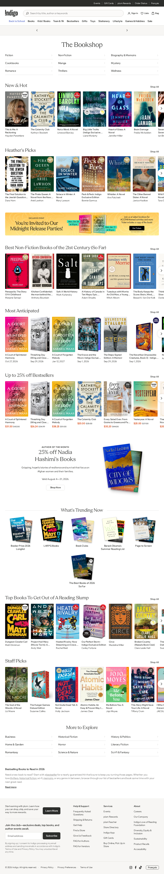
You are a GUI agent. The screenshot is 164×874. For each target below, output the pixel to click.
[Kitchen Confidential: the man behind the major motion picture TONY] (42, 271)
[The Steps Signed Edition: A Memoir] (115, 334)
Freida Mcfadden (142, 132)
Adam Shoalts (89, 297)
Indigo (15, 867)
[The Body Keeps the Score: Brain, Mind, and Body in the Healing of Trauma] (144, 271)
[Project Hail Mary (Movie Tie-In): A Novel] (42, 621)
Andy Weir (36, 648)
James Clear (86, 711)
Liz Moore (10, 711)
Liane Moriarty (90, 135)
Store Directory (111, 827)
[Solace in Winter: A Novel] (68, 174)
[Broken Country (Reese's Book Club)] (146, 621)
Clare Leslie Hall (142, 648)
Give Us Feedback (82, 835)
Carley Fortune (89, 648)
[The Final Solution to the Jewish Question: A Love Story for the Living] (16, 174)
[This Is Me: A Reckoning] (17, 109)
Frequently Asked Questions (82, 813)
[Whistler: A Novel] (119, 174)
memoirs (48, 778)
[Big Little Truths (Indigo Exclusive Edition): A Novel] (94, 109)
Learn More (51, 810)
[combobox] (75, 13)
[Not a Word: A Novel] (69, 109)
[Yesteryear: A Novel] (146, 399)
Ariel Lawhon (37, 200)
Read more (10, 787)
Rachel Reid (62, 648)
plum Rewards (124, 3)
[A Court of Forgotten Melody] (63, 334)
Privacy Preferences (66, 867)
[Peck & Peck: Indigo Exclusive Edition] (93, 174)
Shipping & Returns (82, 819)
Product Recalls (141, 844)
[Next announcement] (127, 30)
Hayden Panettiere (14, 135)
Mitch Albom (113, 297)
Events (97, 3)
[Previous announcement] (37, 30)
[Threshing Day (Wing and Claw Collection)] (40, 334)
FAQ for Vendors (81, 846)
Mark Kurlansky (64, 294)
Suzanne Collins (37, 711)
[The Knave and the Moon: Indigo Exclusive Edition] (89, 334)
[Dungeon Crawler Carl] (17, 621)
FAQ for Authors (81, 841)
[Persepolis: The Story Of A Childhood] (17, 271)
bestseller (51, 774)
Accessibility (140, 849)
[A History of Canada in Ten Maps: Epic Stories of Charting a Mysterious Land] (93, 271)
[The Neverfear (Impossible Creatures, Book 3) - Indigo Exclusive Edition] (144, 334)
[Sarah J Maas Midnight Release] (82, 224)
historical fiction (28, 778)
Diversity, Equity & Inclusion (143, 832)
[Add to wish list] (25, 123)
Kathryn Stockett (39, 132)
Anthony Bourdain (40, 297)
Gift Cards (109, 3)
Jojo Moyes (112, 711)
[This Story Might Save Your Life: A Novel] (142, 684)
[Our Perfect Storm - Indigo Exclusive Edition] (94, 621)
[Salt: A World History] (67, 271)
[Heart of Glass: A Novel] (120, 109)
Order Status (141, 3)
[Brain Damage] (145, 109)
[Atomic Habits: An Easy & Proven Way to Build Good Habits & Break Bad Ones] (92, 684)
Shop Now (55, 487)
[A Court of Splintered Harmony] (16, 334)
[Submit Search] (27, 13)
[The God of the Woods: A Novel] (16, 684)
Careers (138, 811)
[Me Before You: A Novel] (117, 684)
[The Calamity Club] (43, 109)
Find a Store (79, 830)
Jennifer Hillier (115, 135)
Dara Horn (10, 200)
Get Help (77, 825)
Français (155, 3)
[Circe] (120, 621)
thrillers (14, 778)
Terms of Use (86, 867)
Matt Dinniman (12, 645)
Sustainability (140, 838)
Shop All (154, 86)
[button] (16, 22)
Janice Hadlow (140, 200)
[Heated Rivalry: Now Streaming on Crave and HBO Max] (67, 621)
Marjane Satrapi (13, 297)
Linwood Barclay (65, 132)
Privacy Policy (47, 867)
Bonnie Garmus (89, 200)
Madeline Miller (116, 645)
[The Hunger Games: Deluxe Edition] (41, 684)
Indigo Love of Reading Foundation (145, 824)
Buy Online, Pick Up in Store (114, 845)
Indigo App (109, 832)
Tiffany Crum (137, 711)
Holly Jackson (62, 711)
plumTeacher (110, 822)
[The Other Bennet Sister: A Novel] (144, 174)
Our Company (141, 816)
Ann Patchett (113, 197)
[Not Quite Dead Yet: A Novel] (66, 684)
